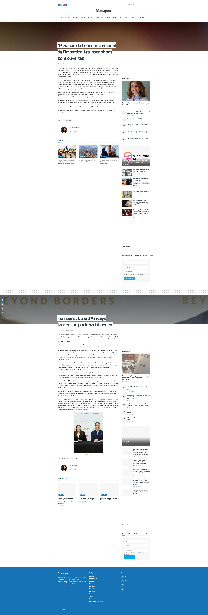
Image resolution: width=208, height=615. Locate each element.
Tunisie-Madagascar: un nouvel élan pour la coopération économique (108, 161)
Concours (68, 120)
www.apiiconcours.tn (111, 89)
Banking (83, 17)
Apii (63, 120)
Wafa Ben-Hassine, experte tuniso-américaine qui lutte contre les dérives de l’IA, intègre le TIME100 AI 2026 (138, 396)
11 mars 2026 (61, 166)
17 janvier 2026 (61, 64)
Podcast (115, 17)
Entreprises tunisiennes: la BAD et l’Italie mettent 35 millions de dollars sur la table (141, 471)
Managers (92, 591)
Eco (69, 17)
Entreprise (92, 586)
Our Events (125, 17)
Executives (75, 17)
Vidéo (108, 17)
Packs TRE (133, 17)
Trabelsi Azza (75, 128)
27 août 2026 (137, 465)
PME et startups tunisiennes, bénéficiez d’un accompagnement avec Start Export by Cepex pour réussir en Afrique (141, 182)
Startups (90, 17)
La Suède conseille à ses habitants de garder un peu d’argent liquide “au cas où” (140, 202)
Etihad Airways (66, 458)
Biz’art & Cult (99, 17)
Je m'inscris (129, 278)
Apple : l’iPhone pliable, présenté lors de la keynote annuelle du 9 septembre (140, 461)
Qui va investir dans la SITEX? (134, 118)
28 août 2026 (61, 505)
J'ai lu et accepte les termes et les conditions (134, 275)
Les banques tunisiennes (96, 601)
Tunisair (74, 458)
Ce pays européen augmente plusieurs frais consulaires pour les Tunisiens (132, 377)
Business (63, 17)
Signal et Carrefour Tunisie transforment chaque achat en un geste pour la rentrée (88, 499)
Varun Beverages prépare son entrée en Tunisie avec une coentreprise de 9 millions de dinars (138, 388)
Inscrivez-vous (143, 17)
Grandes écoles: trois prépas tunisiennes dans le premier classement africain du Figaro (66, 161)
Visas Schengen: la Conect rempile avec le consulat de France (140, 491)
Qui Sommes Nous (145, 610)
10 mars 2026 (137, 206)
